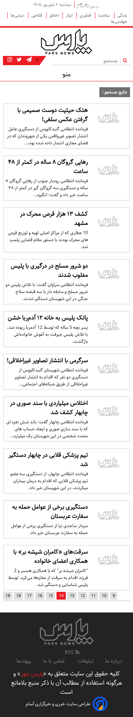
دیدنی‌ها (18, 15)
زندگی (122, 15)
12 (83, 596)
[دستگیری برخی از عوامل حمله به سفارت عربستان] (108, 515)
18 (18, 596)
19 (8, 596)
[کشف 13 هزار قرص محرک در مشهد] (108, 222)
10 (104, 596)
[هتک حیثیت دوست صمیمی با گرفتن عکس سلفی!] (108, 118)
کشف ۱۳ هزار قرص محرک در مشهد (54, 218)
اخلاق (54, 15)
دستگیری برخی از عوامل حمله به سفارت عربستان (50, 511)
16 (40, 596)
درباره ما (113, 661)
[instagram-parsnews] (10, 60)
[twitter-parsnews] (18, 60)
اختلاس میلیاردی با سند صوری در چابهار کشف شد (49, 408)
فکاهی (37, 15)
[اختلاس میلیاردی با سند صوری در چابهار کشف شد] (108, 411)
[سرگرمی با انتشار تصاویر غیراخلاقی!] (108, 368)
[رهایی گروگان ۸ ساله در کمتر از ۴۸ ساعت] (108, 170)
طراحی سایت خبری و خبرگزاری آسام (58, 703)
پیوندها (23, 661)
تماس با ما (54, 661)
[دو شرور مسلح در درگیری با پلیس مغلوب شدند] (108, 274)
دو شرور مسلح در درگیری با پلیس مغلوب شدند (49, 270)
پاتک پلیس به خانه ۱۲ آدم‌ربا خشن (48, 317)
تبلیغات (85, 661)
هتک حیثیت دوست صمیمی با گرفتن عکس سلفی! (52, 115)
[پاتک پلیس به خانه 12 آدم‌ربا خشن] (108, 326)
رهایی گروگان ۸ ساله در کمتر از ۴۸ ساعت (48, 167)
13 (72, 596)
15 (50, 596)
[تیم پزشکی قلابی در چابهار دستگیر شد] (108, 463)
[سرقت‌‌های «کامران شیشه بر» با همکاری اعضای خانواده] (108, 560)
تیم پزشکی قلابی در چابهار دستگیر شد (48, 460)
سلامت (104, 15)
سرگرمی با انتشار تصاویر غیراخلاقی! (47, 360)
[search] (126, 60)
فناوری (86, 15)
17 (29, 596)
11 (93, 596)
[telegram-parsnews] (28, 60)
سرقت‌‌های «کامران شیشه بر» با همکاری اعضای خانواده (50, 556)
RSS (70, 653)
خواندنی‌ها (119, 21)
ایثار (70, 15)
